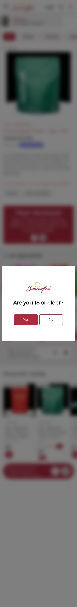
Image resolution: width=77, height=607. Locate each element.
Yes (26, 319)
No (51, 319)
